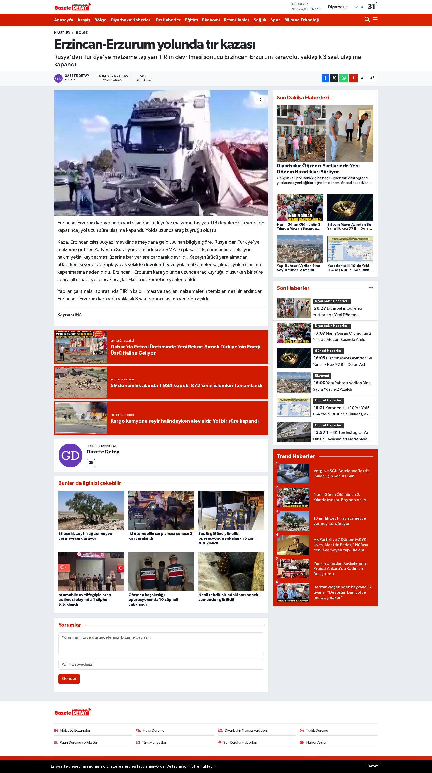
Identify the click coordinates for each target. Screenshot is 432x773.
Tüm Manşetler (154, 742)
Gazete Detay (103, 451)
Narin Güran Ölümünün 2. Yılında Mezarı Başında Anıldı (342, 336)
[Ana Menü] (374, 20)
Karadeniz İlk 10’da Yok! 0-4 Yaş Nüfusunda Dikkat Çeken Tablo (343, 412)
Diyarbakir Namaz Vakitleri (246, 730)
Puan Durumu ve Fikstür (79, 742)
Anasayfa (63, 20)
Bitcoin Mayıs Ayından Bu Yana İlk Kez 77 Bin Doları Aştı (342, 361)
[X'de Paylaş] (334, 78)
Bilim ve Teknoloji (301, 20)
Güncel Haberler (328, 351)
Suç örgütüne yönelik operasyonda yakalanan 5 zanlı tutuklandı (227, 538)
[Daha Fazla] (354, 78)
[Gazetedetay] (73, 7)
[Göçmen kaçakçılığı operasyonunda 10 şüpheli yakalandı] (161, 572)
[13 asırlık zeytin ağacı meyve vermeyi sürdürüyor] (91, 510)
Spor (275, 20)
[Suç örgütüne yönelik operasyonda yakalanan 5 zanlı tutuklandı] (231, 510)
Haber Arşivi (316, 742)
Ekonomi (211, 20)
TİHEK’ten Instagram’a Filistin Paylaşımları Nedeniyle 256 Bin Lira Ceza (340, 436)
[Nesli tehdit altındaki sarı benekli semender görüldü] (231, 572)
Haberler (62, 33)
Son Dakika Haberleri (240, 742)
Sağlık (260, 20)
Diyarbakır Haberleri (131, 20)
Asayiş (84, 20)
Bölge (100, 20)
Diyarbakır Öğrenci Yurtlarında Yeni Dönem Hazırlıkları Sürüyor (337, 312)
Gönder (69, 679)
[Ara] (368, 20)
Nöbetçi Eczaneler (75, 730)
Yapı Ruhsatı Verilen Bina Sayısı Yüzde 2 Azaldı (342, 386)
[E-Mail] (91, 463)
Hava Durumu (153, 730)
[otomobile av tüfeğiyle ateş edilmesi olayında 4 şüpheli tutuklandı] (91, 572)
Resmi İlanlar (237, 20)
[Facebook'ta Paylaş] (325, 78)
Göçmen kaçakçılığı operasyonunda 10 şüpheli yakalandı (153, 599)
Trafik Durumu (317, 730)
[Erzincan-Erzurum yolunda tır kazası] (161, 153)
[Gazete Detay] (70, 455)
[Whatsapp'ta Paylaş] (344, 78)
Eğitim (191, 20)
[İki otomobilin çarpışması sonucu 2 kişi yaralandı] (161, 510)
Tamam (373, 766)
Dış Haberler (168, 20)
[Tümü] (371, 288)
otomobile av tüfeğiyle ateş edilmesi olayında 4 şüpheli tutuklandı (84, 599)
